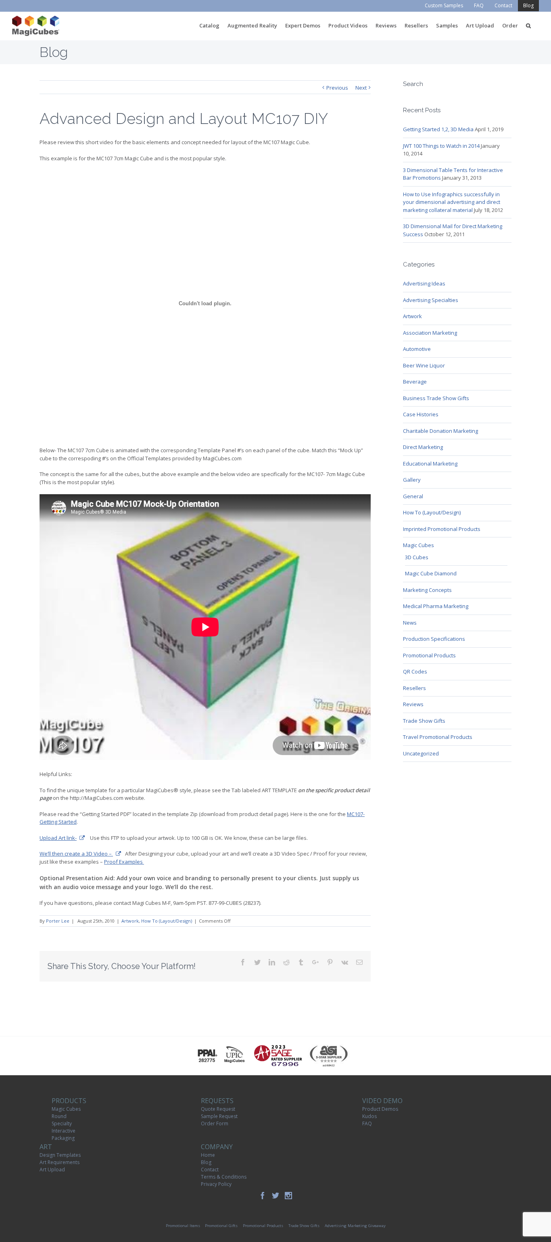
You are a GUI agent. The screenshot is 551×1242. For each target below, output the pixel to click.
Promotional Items (183, 1225)
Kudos (369, 1116)
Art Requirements (59, 1162)
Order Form (214, 1123)
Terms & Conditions (223, 1176)
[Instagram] (288, 1195)
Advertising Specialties (430, 300)
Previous (337, 87)
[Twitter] (275, 1195)
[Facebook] (262, 1195)
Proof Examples (124, 861)
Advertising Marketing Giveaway (355, 1225)
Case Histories (420, 414)
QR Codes (415, 671)
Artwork (130, 921)
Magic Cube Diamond (431, 573)
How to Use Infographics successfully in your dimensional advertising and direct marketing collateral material (451, 202)
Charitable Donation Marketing (440, 430)
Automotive (417, 348)
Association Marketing (430, 332)
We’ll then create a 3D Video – (76, 853)
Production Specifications (434, 638)
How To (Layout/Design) (166, 921)
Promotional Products (429, 655)
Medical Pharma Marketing (435, 606)
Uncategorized (421, 753)
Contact (210, 1169)
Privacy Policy (216, 1184)
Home (208, 1155)
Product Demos (380, 1109)
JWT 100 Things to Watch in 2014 (441, 145)
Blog (206, 1162)
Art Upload (52, 1169)
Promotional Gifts (221, 1225)
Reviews (413, 704)
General (413, 496)
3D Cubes (416, 557)
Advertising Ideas (424, 283)
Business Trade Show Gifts (436, 398)
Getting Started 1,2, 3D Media (438, 129)
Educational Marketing (430, 463)
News (410, 622)
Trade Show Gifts (424, 720)
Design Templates (60, 1155)
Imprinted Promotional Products (441, 529)
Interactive (63, 1130)
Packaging (63, 1138)
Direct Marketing (423, 447)
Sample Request (219, 1116)
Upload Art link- (58, 837)
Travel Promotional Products (437, 737)
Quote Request (218, 1109)
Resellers (414, 688)
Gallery (412, 479)
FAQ (367, 1123)
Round (59, 1116)
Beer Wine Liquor (424, 365)
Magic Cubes (418, 545)
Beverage (415, 381)
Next (361, 87)
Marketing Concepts (427, 590)
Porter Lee (57, 921)
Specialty (62, 1123)
